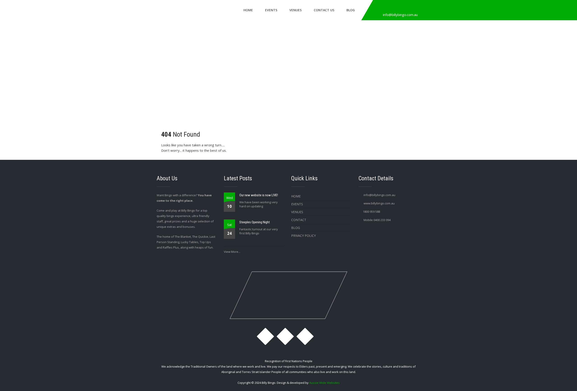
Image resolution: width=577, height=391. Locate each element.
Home (248, 10)
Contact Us (324, 10)
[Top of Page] (564, 381)
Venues (295, 10)
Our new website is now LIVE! (258, 195)
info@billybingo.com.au (400, 14)
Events (271, 10)
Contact (298, 220)
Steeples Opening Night (254, 222)
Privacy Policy (303, 235)
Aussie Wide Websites (324, 383)
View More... (232, 252)
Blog (350, 10)
